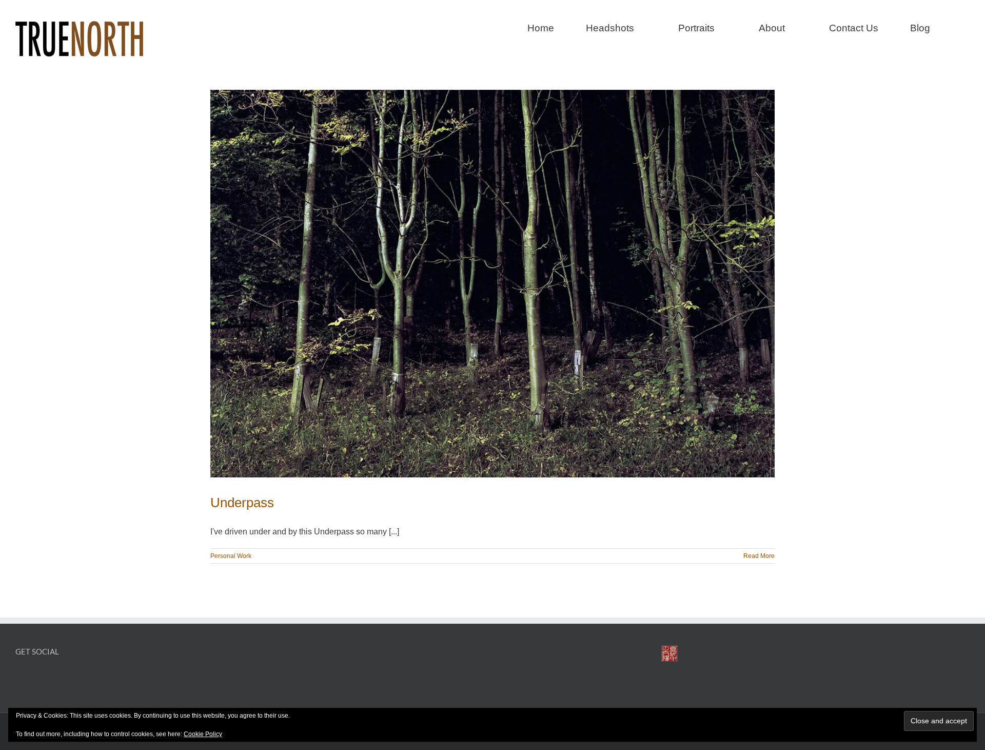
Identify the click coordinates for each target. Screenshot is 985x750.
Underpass (242, 502)
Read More (759, 556)
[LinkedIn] (55, 678)
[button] (966, 26)
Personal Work (230, 556)
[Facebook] (20, 678)
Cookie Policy (203, 734)
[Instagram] (38, 678)
